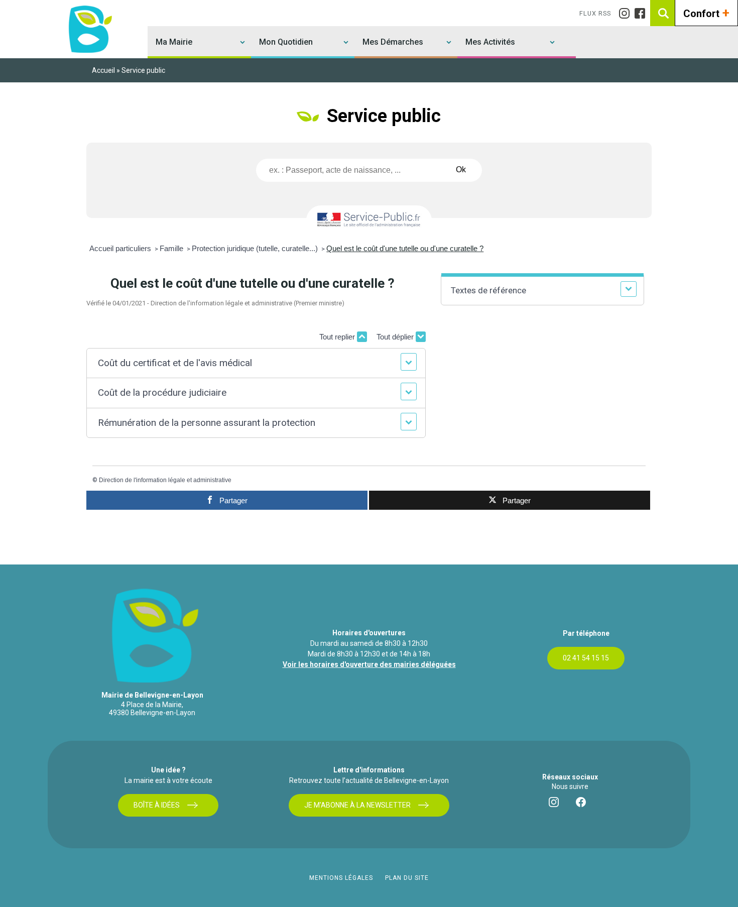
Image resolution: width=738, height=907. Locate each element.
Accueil (103, 70)
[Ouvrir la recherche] (663, 13)
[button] (256, 363)
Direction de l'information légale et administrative (165, 480)
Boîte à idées (157, 805)
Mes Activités (490, 42)
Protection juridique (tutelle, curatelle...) (256, 248)
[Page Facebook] (642, 13)
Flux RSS (595, 13)
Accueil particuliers (121, 248)
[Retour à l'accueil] (89, 29)
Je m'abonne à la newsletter (357, 805)
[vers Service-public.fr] (369, 220)
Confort (706, 12)
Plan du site (407, 877)
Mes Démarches (392, 42)
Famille (172, 248)
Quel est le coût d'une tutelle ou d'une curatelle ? (404, 248)
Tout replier (338, 336)
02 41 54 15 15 (586, 658)
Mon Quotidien (286, 42)
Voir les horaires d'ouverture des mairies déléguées (369, 664)
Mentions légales (341, 877)
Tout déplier (396, 336)
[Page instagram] (627, 13)
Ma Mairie (174, 42)
